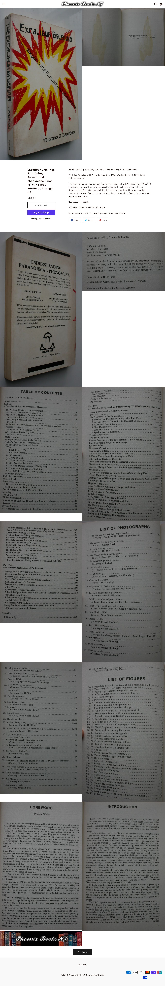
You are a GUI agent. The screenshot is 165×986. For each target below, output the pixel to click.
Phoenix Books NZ (77, 975)
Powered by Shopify (95, 975)
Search (82, 964)
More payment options (41, 218)
